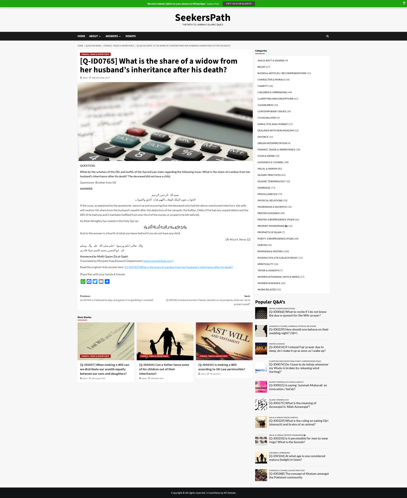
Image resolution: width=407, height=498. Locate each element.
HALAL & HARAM (267, 168)
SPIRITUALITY (265, 263)
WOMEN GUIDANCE (269, 283)
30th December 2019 (101, 78)
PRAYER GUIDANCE (269, 213)
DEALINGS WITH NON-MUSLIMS (276, 130)
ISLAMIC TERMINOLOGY (271, 181)
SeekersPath (203, 17)
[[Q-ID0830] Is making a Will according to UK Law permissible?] (224, 341)
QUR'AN (262, 244)
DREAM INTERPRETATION (272, 143)
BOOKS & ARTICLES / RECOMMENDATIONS (282, 73)
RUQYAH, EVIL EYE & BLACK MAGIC (278, 257)
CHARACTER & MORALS (271, 79)
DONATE (131, 36)
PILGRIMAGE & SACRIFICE (272, 206)
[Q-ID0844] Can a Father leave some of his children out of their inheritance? (164, 369)
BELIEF (261, 66)
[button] (328, 36)
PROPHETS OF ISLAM (269, 232)
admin (85, 78)
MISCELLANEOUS (267, 193)
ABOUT (93, 36)
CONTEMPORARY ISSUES (272, 111)
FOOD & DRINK (266, 155)
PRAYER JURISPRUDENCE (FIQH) (276, 219)
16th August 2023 (98, 378)
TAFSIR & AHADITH (268, 270)
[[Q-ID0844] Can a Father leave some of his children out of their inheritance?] (165, 341)
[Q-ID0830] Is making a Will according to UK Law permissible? (221, 367)
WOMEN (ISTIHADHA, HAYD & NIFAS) (279, 276)
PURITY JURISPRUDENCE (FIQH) (276, 238)
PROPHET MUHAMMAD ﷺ (273, 225)
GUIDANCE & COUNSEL (271, 162)
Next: (208, 300)
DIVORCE (263, 136)
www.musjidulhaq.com (158, 261)
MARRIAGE (264, 187)
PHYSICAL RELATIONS (270, 200)
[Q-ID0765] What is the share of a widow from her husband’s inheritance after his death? (179, 267)
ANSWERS (112, 36)
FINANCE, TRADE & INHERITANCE (95, 54)
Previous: (117, 298)
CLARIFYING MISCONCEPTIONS (275, 98)
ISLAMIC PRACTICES (269, 174)
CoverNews (213, 492)
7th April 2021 (215, 374)
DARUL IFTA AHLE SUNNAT (273, 123)
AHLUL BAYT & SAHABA (271, 60)
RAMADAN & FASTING (270, 251)
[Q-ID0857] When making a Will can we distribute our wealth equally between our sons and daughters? (104, 369)
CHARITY (263, 85)
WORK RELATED (267, 289)
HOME (81, 36)
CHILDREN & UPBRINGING (272, 92)
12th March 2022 (157, 378)
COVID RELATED (267, 117)
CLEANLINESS (265, 104)
